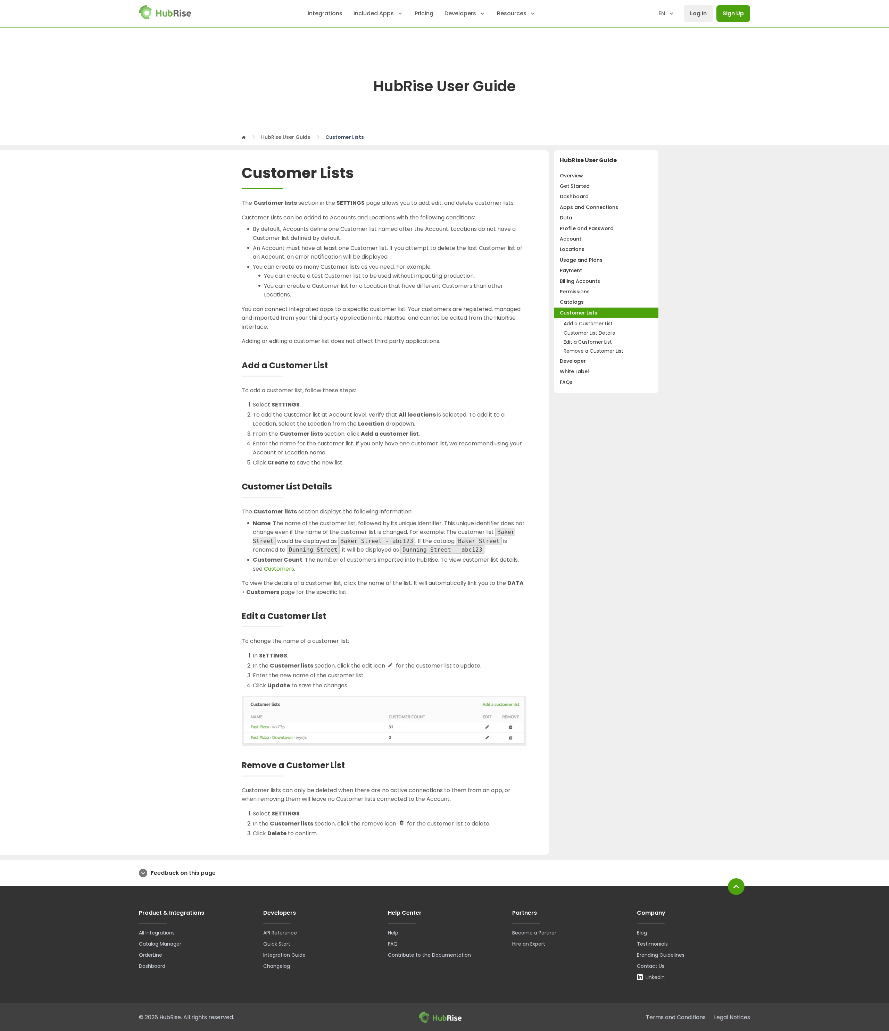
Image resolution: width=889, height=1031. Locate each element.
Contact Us (650, 966)
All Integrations (157, 932)
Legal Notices (732, 1017)
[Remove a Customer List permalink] (351, 765)
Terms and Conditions (676, 1017)
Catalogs (572, 302)
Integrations (325, 13)
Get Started (575, 186)
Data (566, 217)
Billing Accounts (580, 281)
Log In (698, 13)
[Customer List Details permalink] (338, 487)
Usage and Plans (581, 260)
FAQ (393, 943)
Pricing (424, 13)
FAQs (566, 382)
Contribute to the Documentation (429, 955)
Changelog (276, 966)
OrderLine (150, 955)
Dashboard (574, 196)
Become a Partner (534, 932)
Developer (573, 361)
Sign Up (733, 13)
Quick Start (276, 943)
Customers (279, 569)
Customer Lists (578, 312)
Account (570, 238)
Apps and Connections (589, 207)
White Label (574, 371)
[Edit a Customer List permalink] (332, 616)
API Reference (280, 932)
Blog (642, 932)
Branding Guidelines (660, 955)
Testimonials (652, 943)
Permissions (575, 291)
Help (393, 932)
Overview (571, 175)
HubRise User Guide (285, 137)
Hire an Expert (528, 943)
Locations (572, 249)
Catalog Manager (160, 943)
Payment (571, 270)
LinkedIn (655, 977)
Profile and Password (587, 228)
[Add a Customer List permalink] (334, 365)
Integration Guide (284, 955)
